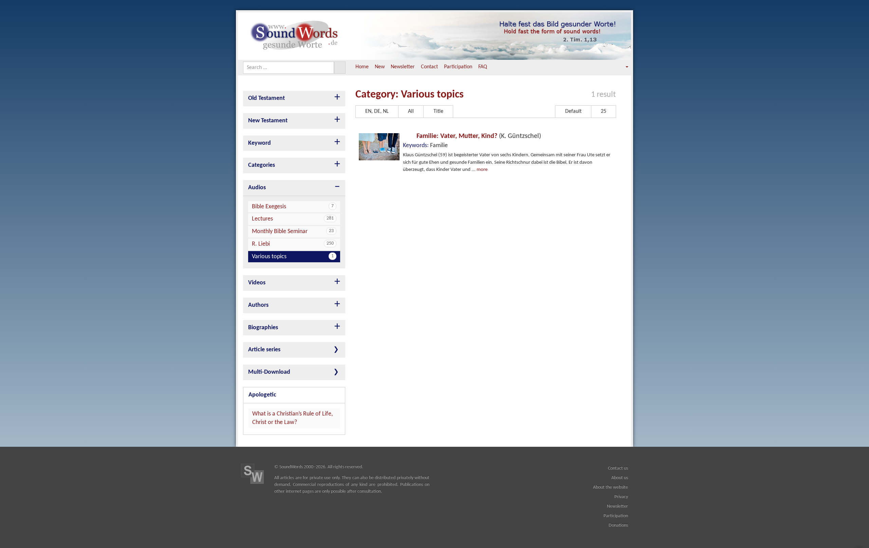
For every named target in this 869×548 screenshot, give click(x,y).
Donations (618, 525)
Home (362, 67)
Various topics (293, 256)
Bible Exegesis (293, 207)
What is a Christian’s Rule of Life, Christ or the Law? (292, 418)
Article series (264, 350)
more (482, 169)
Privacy (621, 496)
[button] (622, 67)
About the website (610, 487)
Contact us (618, 468)
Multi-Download (269, 372)
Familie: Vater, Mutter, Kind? (478, 136)
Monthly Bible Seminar (293, 231)
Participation (458, 67)
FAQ (482, 67)
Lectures (293, 219)
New (380, 67)
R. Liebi (293, 244)
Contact (429, 67)
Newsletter (403, 67)
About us (619, 477)
